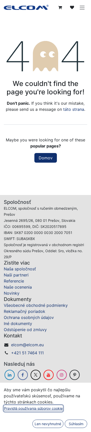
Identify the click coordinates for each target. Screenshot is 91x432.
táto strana (73, 109)
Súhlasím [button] (76, 424)
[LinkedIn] (10, 375)
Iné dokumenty (18, 323)
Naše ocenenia (18, 287)
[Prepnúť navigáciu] (82, 7)
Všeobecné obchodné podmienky (36, 305)
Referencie (14, 281)
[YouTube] (48, 375)
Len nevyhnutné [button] (48, 424)
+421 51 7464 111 (27, 352)
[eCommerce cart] (60, 7)
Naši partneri (16, 274)
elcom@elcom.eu (27, 344)
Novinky (11, 293)
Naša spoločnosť (20, 268)
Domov (46, 157)
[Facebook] (23, 375)
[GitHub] (75, 375)
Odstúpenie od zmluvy (25, 329)
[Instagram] (62, 375)
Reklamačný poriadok (24, 311)
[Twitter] (36, 375)
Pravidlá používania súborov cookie (33, 408)
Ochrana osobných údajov (29, 317)
